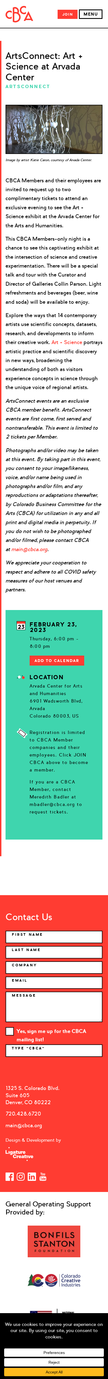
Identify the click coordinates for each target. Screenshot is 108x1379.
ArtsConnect (28, 86)
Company (24, 965)
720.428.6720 (23, 1114)
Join (67, 14)
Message (24, 995)
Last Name (26, 950)
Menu (91, 14)
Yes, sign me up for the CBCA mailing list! (51, 1032)
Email (20, 980)
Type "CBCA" (29, 1048)
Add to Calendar (57, 660)
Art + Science (67, 342)
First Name (27, 934)
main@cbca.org (24, 1125)
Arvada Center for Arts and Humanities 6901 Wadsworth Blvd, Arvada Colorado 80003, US (56, 701)
